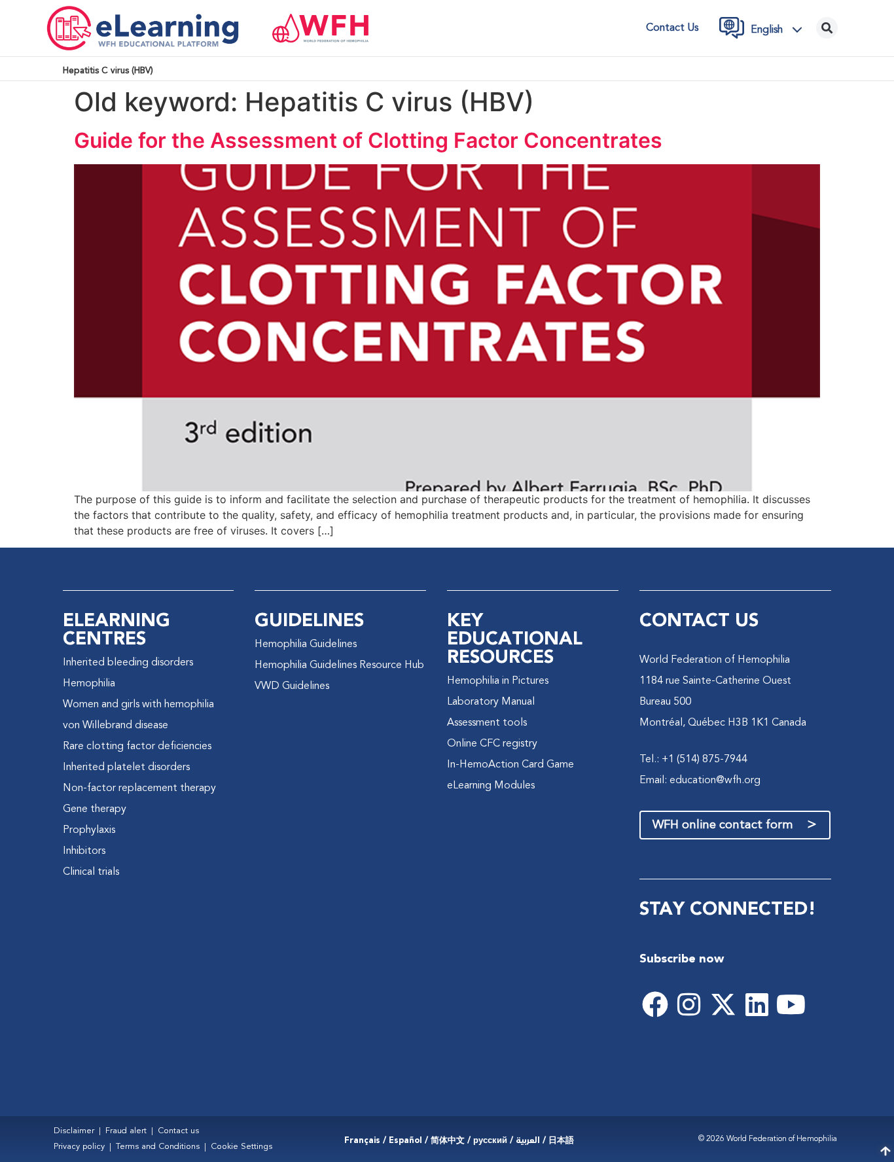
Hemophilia (89, 683)
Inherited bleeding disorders (128, 663)
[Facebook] (655, 1004)
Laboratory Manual (491, 702)
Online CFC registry (492, 744)
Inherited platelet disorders (126, 767)
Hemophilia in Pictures (497, 681)
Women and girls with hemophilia (138, 704)
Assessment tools (487, 723)
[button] (780, 29)
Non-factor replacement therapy (139, 788)
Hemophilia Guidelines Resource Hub (339, 665)
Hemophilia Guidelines (306, 644)
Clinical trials (91, 872)
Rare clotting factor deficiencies (137, 746)
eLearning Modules (491, 786)
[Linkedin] (757, 1004)
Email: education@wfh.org (699, 780)
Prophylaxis (89, 830)
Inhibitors (84, 851)
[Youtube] (791, 1004)
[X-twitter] (723, 1004)
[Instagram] (689, 1004)
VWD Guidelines (292, 686)
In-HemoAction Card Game (510, 765)
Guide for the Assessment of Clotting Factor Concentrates (368, 140)
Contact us (672, 28)
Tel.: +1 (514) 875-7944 (693, 759)
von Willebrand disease (115, 725)
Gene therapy (94, 809)
